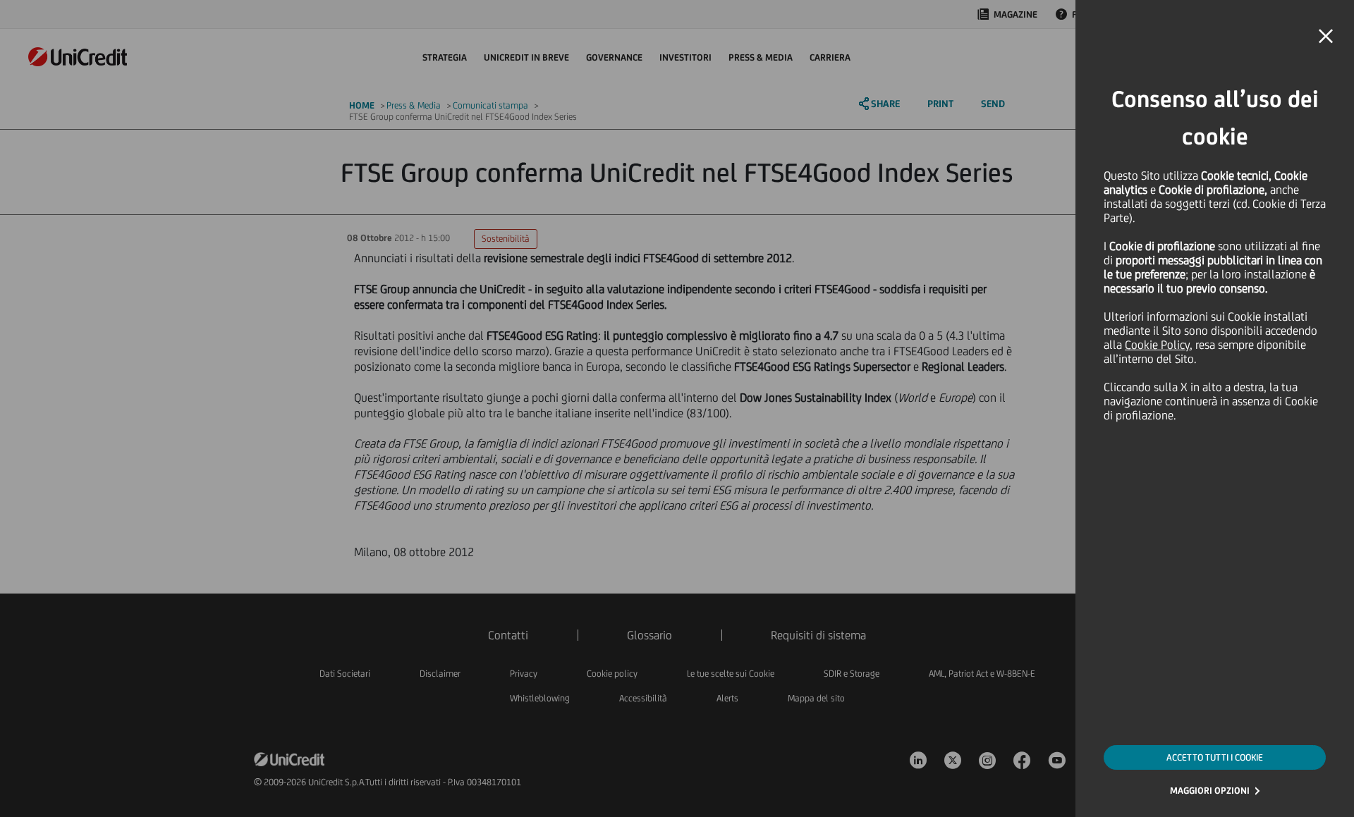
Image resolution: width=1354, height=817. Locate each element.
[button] (1326, 36)
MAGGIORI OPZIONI (1210, 790)
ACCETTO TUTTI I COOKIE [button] (1214, 757)
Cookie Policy (1157, 345)
